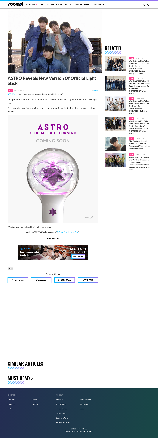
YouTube (35, 404)
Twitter (42, 280)
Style (68, 4)
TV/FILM (77, 4)
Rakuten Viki (83, 431)
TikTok (34, 399)
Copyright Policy (62, 418)
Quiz (42, 4)
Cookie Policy (61, 413)
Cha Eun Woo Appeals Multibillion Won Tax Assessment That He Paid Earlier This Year (139, 145)
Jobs (82, 409)
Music (87, 4)
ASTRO (11, 94)
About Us (59, 399)
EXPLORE (30, 4)
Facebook (18, 280)
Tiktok (89, 280)
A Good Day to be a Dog (67, 232)
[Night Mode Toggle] (148, 5)
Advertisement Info (63, 423)
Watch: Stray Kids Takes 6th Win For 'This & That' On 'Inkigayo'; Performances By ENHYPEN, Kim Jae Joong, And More (139, 67)
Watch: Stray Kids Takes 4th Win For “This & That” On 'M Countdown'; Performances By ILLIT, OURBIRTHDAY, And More (139, 127)
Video (50, 4)
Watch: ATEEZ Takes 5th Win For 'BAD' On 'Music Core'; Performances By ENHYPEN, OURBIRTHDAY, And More (139, 87)
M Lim (95, 90)
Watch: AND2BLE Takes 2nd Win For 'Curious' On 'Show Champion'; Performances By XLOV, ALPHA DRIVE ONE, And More (139, 163)
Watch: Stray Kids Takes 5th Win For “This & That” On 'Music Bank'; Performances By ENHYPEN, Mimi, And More (139, 107)
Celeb (59, 4)
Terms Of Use (61, 404)
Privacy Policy (61, 409)
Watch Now (53, 238)
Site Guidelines (85, 399)
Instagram (65, 280)
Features (98, 4)
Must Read (19, 378)
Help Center (84, 404)
